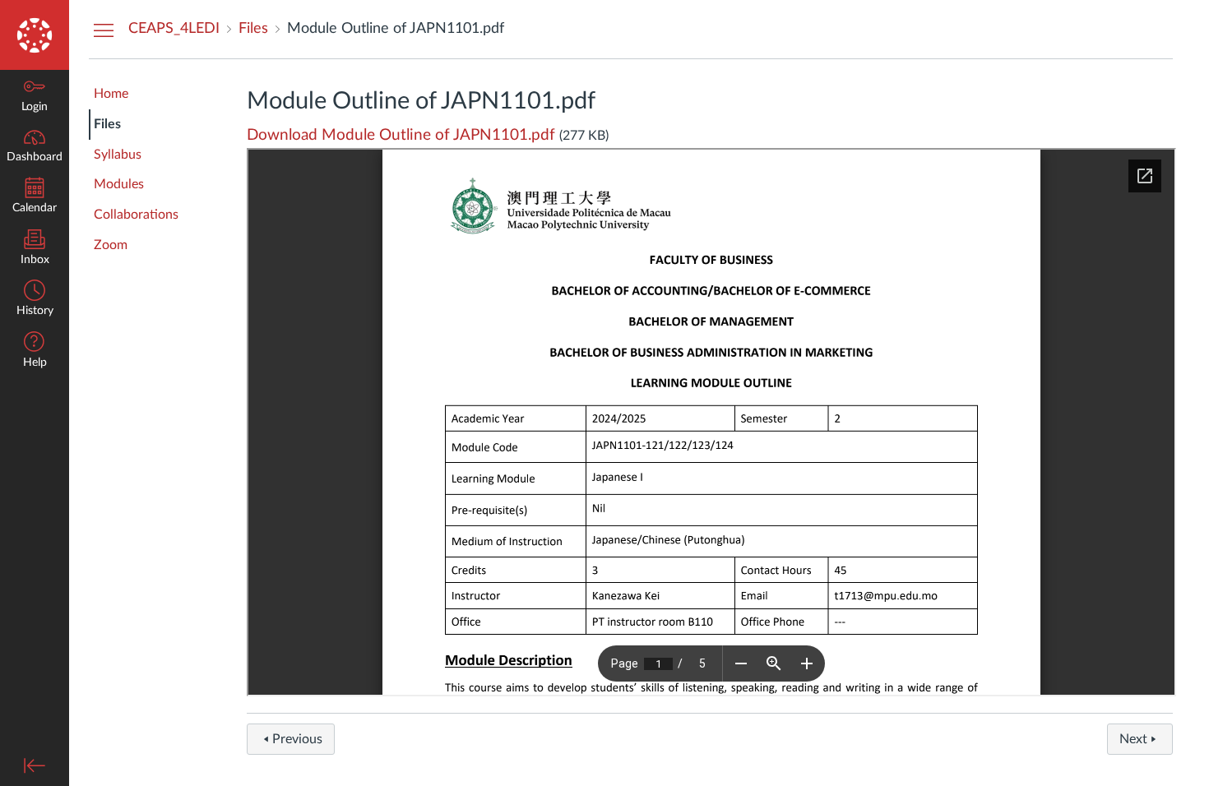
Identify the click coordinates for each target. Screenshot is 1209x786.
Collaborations (136, 214)
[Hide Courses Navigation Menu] (103, 29)
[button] (34, 351)
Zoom (110, 245)
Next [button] (1133, 739)
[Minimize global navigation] (34, 765)
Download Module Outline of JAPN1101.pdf (401, 135)
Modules (119, 184)
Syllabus (117, 154)
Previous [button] (297, 739)
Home (111, 93)
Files (107, 124)
